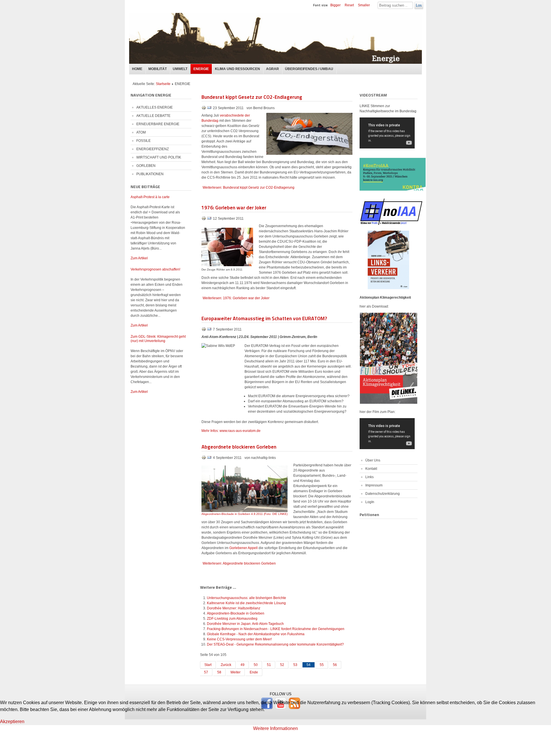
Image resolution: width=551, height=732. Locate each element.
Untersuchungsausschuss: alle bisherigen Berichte (246, 598)
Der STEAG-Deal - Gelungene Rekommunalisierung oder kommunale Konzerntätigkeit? (275, 644)
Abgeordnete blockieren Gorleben (238, 446)
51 (269, 665)
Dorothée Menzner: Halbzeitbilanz (233, 608)
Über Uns (372, 460)
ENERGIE (201, 69)
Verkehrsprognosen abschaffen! (155, 269)
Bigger (335, 5)
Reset (349, 5)
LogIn (369, 502)
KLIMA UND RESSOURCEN (237, 69)
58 (219, 672)
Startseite (163, 84)
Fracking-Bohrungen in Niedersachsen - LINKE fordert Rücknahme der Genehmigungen (275, 629)
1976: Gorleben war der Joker (233, 207)
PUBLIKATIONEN (150, 174)
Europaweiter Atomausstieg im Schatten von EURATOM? (264, 318)
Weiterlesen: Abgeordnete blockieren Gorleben (239, 563)
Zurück (226, 665)
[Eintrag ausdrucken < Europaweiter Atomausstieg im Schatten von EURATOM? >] (204, 330)
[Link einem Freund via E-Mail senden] (209, 109)
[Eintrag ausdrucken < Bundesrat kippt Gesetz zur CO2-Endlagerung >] (204, 109)
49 (242, 665)
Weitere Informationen (275, 728)
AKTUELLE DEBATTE (153, 116)
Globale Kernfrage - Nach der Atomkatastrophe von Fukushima (255, 634)
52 (282, 665)
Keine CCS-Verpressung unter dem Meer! (239, 639)
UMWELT (180, 69)
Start (208, 665)
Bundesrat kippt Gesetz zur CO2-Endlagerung (251, 96)
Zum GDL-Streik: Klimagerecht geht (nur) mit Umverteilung (158, 339)
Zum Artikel (139, 258)
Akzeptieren (12, 721)
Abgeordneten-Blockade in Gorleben (235, 613)
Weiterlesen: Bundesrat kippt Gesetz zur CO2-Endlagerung (248, 188)
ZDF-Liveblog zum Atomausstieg (232, 619)
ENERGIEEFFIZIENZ (152, 149)
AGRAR (272, 69)
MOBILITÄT (157, 69)
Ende (254, 672)
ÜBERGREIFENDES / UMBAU (309, 69)
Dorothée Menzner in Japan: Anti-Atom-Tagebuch (245, 624)
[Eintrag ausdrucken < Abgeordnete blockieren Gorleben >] (204, 459)
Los (419, 5)
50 (256, 665)
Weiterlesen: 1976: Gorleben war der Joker (236, 298)
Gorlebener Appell (244, 548)
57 (206, 672)
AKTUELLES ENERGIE (154, 107)
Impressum (374, 485)
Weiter (235, 672)
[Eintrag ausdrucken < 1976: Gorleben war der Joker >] (204, 219)
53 (295, 665)
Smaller (364, 5)
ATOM (141, 132)
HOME (137, 69)
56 (335, 665)
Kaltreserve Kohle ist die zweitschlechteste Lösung (246, 603)
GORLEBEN (146, 166)
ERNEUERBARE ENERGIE (157, 124)
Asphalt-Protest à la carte (150, 197)
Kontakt (371, 469)
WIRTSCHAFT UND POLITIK (158, 157)
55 (322, 665)
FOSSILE (143, 141)
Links (369, 477)
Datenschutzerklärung (382, 494)
